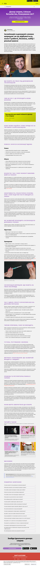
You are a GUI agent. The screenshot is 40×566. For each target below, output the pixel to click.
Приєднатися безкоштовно (21, 21)
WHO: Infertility (9, 188)
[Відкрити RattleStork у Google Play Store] (29, 1)
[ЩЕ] (2, 3)
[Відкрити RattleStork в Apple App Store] (35, 1)
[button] (20, 485)
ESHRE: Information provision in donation (20, 353)
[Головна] (5, 3)
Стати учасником (20, 120)
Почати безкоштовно (15, 548)
